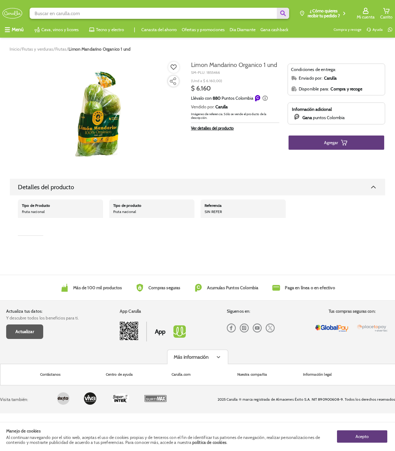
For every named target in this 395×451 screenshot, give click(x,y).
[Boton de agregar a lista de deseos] (173, 67)
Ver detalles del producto (212, 128)
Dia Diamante (243, 29)
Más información (191, 357)
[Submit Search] (283, 13)
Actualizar (24, 331)
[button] (265, 98)
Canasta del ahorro (159, 29)
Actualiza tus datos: (24, 311)
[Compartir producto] (173, 81)
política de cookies (209, 442)
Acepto (362, 436)
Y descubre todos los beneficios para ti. (42, 317)
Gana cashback (274, 29)
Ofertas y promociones (203, 29)
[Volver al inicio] (12, 13)
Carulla (221, 107)
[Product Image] (96, 115)
